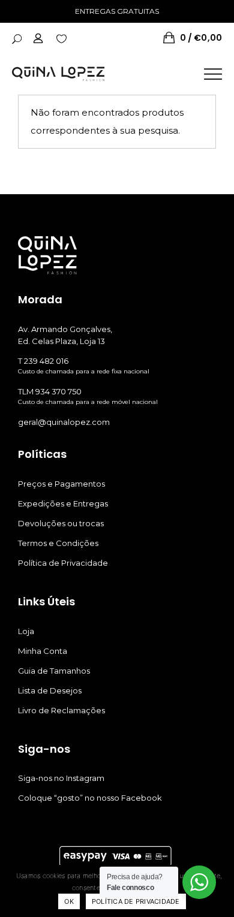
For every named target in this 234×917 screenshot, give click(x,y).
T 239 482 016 (43, 361)
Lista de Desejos (50, 690)
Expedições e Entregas (63, 503)
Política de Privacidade (63, 563)
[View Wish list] (61, 37)
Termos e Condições (58, 543)
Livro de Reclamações (61, 710)
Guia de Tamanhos (54, 670)
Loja (26, 631)
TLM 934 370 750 (50, 391)
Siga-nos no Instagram (61, 778)
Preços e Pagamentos (61, 483)
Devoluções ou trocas (61, 523)
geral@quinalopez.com (64, 422)
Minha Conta (42, 651)
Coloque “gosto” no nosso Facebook (90, 798)
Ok (69, 901)
